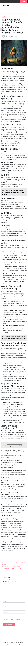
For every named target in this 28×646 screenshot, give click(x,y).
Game (4, 16)
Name (5, 601)
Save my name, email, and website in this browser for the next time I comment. (13, 620)
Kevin (7, 36)
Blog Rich (8, 644)
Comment (6, 583)
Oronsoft (6, 5)
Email (4, 607)
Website (5, 612)
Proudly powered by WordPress (11, 642)
